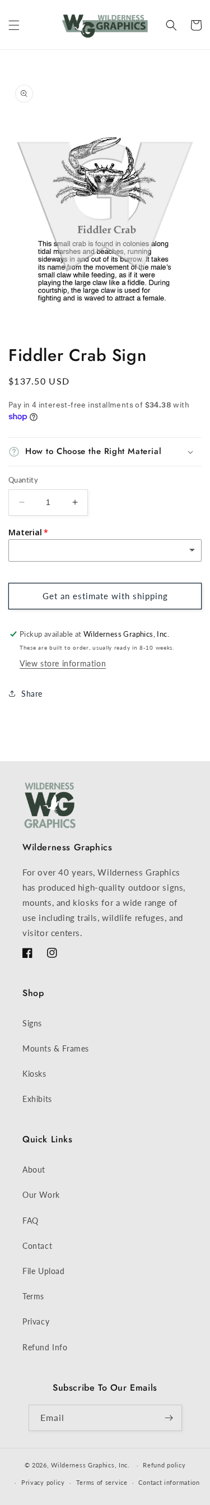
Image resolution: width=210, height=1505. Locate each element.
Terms (33, 1296)
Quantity (23, 479)
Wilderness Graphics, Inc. (90, 1465)
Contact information (168, 1482)
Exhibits (37, 1099)
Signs (32, 1023)
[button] (14, 25)
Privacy (35, 1321)
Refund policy (164, 1465)
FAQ (30, 1220)
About (33, 1169)
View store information (63, 663)
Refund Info (45, 1347)
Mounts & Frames (55, 1048)
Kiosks (34, 1073)
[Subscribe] (169, 1418)
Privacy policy (43, 1482)
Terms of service (102, 1482)
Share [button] (32, 693)
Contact (37, 1246)
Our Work (41, 1195)
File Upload (43, 1271)
